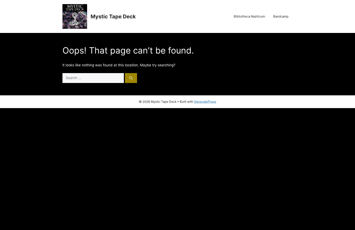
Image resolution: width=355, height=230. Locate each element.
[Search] (131, 78)
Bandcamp (280, 16)
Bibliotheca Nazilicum (249, 16)
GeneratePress (205, 102)
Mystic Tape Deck (113, 16)
